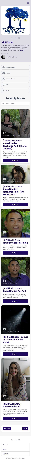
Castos (23, 458)
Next (25, 428)
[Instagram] (19, 37)
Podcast (5, 445)
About (4, 449)
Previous (7, 428)
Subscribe (6, 453)
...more (21, 50)
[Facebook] (15, 37)
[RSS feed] (11, 37)
